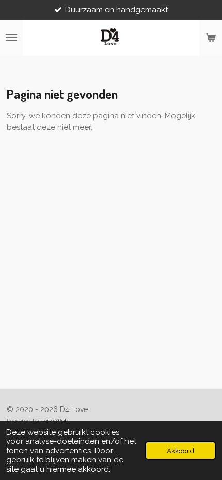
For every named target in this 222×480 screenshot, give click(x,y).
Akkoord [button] (180, 451)
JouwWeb (54, 420)
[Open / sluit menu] (11, 38)
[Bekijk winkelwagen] (210, 38)
